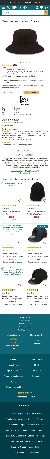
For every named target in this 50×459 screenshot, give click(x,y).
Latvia (14, 436)
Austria (13, 414)
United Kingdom (17, 452)
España (23, 425)
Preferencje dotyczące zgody (13, 379)
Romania (29, 441)
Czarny (17, 112)
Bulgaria (30, 414)
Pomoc (13, 359)
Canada (38, 414)
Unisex (16, 110)
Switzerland (34, 447)
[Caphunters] (14, 7)
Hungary (32, 430)
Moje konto (13, 365)
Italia (7, 436)
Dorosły (17, 108)
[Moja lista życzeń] (41, 7)
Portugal (19, 441)
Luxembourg (33, 436)
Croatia (8, 419)
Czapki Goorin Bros (25, 324)
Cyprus (16, 419)
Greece (24, 430)
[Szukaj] (46, 12)
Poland (11, 441)
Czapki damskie (25, 327)
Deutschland (13, 425)
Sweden (23, 447)
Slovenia (15, 447)
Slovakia (38, 441)
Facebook (36, 370)
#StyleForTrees (12, 370)
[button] (20, 62)
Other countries (32, 452)
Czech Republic (28, 419)
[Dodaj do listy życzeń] (19, 200)
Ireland (41, 430)
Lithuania (22, 436)
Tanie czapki (25, 321)
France (9, 430)
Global (16, 430)
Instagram (36, 376)
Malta (42, 436)
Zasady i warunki (13, 387)
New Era (5, 19)
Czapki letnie (25, 318)
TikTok (36, 365)
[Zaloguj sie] (37, 7)
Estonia (31, 425)
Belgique (21, 414)
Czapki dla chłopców (25, 330)
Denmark (41, 419)
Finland (39, 425)
